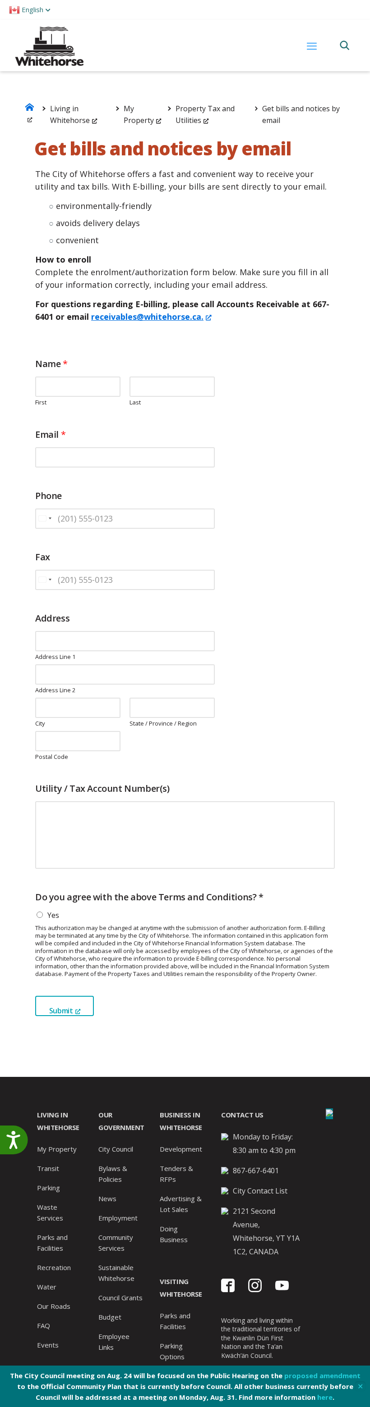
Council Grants (120, 1297)
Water (46, 1286)
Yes (53, 915)
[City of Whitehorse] (49, 45)
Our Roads (53, 1306)
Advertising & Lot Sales (181, 1204)
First (40, 402)
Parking (48, 1187)
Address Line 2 (55, 690)
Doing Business (174, 1234)
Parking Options (172, 1351)
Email (50, 434)
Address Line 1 (55, 657)
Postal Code (51, 757)
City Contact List (260, 1191)
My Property (57, 1148)
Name (51, 364)
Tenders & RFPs (176, 1174)
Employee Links (114, 1342)
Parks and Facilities (52, 1243)
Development (181, 1148)
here (325, 1397)
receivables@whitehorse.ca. (147, 316)
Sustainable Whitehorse (116, 1273)
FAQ (43, 1325)
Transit (48, 1168)
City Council (115, 1148)
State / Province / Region (163, 723)
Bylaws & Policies (112, 1174)
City (40, 723)
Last (135, 402)
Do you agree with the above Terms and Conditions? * (149, 897)
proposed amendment (322, 1375)
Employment (118, 1217)
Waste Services (50, 1212)
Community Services (115, 1243)
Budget (109, 1316)
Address (52, 618)
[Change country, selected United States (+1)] (44, 518)
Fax (42, 557)
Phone (48, 496)
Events (48, 1344)
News (107, 1198)
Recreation (54, 1267)
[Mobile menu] (311, 45)
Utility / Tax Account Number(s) (102, 788)
